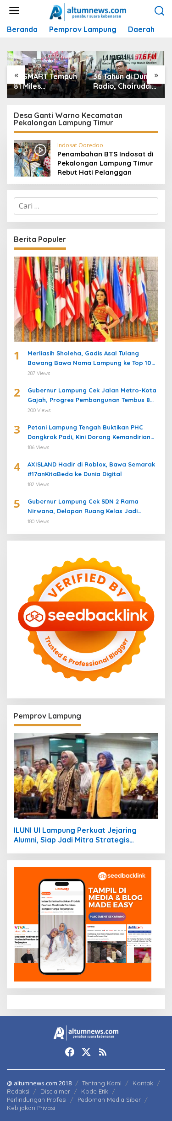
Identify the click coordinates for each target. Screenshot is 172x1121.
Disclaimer (55, 1091)
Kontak (143, 1083)
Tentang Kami (102, 1083)
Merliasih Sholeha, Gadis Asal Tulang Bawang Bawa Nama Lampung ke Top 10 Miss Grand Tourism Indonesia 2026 (89, 358)
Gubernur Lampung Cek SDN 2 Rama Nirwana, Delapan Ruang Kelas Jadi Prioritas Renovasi (83, 507)
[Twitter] (86, 1052)
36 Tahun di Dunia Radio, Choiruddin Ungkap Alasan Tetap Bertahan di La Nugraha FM (125, 81)
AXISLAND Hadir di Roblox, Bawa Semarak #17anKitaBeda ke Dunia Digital (91, 469)
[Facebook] (70, 1052)
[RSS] (103, 1052)
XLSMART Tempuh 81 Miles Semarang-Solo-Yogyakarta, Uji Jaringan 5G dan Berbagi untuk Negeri (45, 81)
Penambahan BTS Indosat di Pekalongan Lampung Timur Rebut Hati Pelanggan (105, 163)
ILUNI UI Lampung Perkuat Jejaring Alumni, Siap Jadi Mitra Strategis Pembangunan (75, 835)
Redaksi (18, 1091)
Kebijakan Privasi (31, 1107)
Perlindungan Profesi (37, 1099)
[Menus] (14, 10)
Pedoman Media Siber (109, 1099)
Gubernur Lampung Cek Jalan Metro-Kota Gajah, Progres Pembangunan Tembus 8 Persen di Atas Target (92, 395)
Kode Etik (94, 1091)
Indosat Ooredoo (80, 145)
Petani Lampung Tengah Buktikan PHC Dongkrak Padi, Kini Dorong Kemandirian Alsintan (89, 433)
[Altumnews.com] (88, 11)
